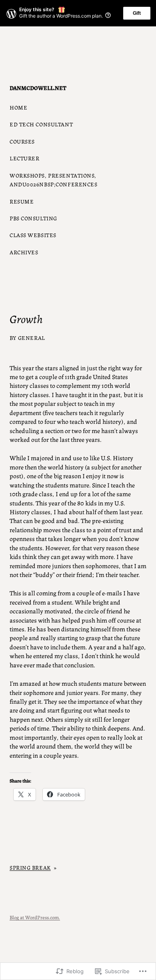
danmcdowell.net (38, 88)
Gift (137, 13)
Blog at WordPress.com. (35, 917)
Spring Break (30, 867)
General (31, 337)
